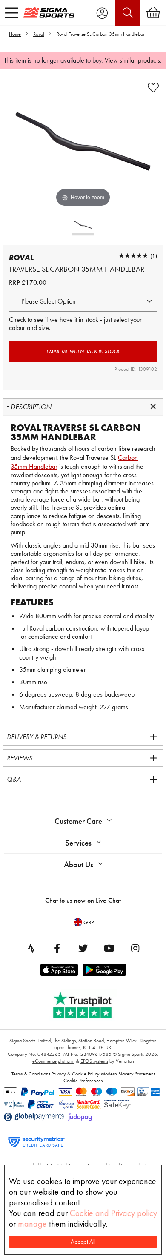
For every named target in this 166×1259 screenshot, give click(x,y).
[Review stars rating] (133, 255)
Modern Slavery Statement (128, 1073)
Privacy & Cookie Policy (76, 1073)
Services (78, 842)
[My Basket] (153, 13)
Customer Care (78, 821)
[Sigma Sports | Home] (48, 12)
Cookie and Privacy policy (113, 1213)
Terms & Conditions (30, 1073)
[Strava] (31, 948)
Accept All (83, 1241)
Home (15, 34)
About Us (78, 864)
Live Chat (108, 900)
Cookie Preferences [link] (83, 1080)
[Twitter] (83, 948)
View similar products (132, 60)
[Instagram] (135, 948)
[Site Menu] (11, 12)
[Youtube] (109, 948)
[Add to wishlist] (153, 87)
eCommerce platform (53, 1061)
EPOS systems (94, 1061)
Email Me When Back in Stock (83, 351)
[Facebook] (57, 948)
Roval (38, 34)
